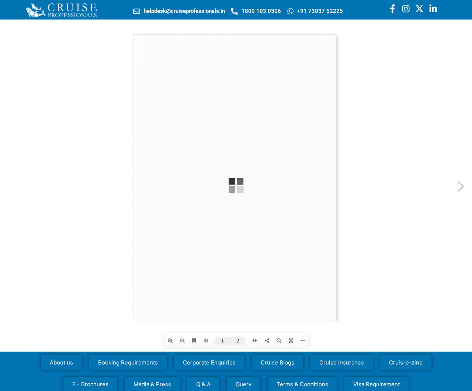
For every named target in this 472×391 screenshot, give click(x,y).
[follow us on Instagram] (406, 8)
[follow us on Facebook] (392, 8)
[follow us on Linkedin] (433, 8)
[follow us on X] (419, 8)
